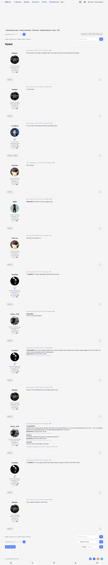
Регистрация (99, 2)
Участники (35, 30)
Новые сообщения (25, 30)
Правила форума (45, 30)
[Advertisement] (47, 15)
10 (18, 183)
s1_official (14, 126)
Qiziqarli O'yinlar (21, 39)
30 (51, 199)
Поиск (54, 30)
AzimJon (15, 165)
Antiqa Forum (12, 39)
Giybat (27, 39)
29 (54, 162)
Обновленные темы (12, 30)
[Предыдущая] (17, 34)
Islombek (15, 274)
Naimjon (15, 53)
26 (50, 50)
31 (51, 235)
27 (51, 86)
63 (18, 219)
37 (50, 460)
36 (50, 423)
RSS (58, 30)
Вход (91, 2)
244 (18, 146)
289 (18, 295)
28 (51, 123)
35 (51, 387)
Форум (6, 39)
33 (54, 311)
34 (51, 347)
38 (51, 499)
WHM (15, 202)
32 (50, 271)
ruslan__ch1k (14, 314)
